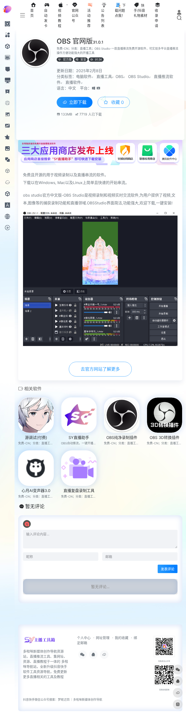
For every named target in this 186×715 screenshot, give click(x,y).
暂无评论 (35, 506)
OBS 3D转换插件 (164, 437)
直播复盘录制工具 (78, 490)
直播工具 (104, 76)
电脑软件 (84, 76)
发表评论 (167, 569)
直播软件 (73, 82)
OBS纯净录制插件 (121, 437)
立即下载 (77, 102)
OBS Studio (138, 76)
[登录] (179, 13)
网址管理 (102, 638)
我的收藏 (121, 638)
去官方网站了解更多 (100, 369)
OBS (119, 76)
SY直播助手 (79, 437)
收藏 (117, 102)
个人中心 (84, 638)
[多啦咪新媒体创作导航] (39, 641)
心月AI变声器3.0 (36, 490)
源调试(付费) (36, 437)
